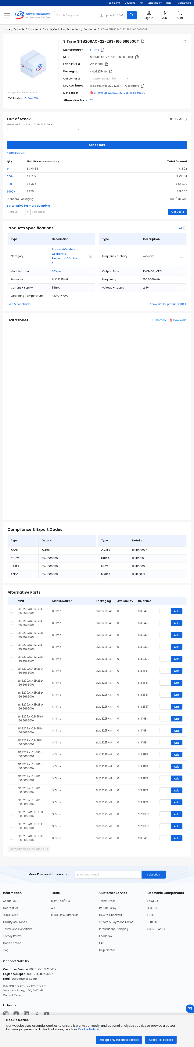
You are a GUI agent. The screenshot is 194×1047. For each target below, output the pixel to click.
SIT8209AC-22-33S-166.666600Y (31, 838)
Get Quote (177, 211)
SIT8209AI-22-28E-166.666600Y (30, 730)
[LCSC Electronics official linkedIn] (26, 1014)
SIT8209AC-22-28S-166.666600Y (31, 635)
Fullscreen (159, 320)
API (141, 2)
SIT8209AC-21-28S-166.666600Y (31, 706)
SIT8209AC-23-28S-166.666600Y (31, 814)
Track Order (107, 901)
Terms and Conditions (17, 929)
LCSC (150, 915)
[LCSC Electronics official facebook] (16, 1014)
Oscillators (90, 29)
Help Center (107, 950)
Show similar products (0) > (168, 304)
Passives (33, 29)
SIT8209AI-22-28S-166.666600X (30, 718)
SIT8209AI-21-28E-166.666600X (30, 766)
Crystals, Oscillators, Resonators (61, 29)
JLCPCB (152, 908)
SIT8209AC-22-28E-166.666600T (31, 623)
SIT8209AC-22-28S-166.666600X (31, 659)
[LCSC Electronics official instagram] (6, 1014)
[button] (7, 15)
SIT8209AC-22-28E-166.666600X (31, 611)
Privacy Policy (12, 936)
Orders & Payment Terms (116, 922)
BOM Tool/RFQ (60, 901)
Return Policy (107, 908)
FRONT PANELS (156, 929)
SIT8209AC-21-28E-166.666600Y (30, 695)
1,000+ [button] (11, 192)
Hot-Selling (113, 2)
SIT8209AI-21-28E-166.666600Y (30, 802)
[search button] (132, 15)
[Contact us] (190, 1009)
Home (6, 29)
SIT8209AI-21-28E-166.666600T (30, 778)
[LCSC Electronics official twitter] (36, 1014)
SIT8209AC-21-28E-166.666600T (30, 683)
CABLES (152, 922)
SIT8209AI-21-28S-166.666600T (30, 754)
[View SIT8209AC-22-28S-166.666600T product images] (33, 64)
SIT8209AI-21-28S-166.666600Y (30, 790)
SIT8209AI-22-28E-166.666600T (30, 742)
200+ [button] (10, 176)
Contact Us (184, 2)
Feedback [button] (105, 936)
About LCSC (11, 901)
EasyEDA (152, 901)
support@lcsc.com (24, 979)
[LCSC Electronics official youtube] (47, 1014)
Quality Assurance (15, 922)
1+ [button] (8, 169)
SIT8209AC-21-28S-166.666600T (31, 671)
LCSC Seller (10, 915)
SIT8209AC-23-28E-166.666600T (31, 826)
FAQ (102, 943)
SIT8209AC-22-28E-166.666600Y (31, 647)
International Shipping (113, 929)
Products (19, 29)
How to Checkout (110, 915)
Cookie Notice (12, 943)
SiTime (94, 50)
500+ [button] (10, 184)
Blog (6, 950)
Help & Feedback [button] (19, 304)
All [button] (180, 228)
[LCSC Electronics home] (32, 15)
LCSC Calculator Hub (64, 915)
